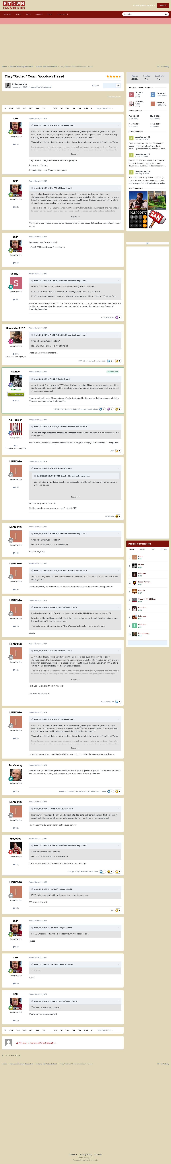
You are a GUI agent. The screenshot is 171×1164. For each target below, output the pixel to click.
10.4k (16, 354)
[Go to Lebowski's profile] (134, 617)
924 (17, 791)
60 (140, 559)
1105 (18, 108)
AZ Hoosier (62, 188)
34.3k (16, 400)
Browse (7, 14)
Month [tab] (142, 549)
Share (96, 85)
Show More (147, 643)
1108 (37, 108)
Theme (72, 1154)
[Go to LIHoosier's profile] (134, 574)
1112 (61, 108)
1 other (103, 791)
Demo (140, 556)
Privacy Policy (86, 1154)
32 (140, 576)
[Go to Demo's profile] (134, 557)
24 (140, 610)
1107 (30, 108)
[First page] (5, 108)
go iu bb (75, 871)
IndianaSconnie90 (80, 409)
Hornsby (139, 92)
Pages (49, 14)
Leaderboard (62, 14)
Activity (18, 14)
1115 (79, 108)
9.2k (17, 144)
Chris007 (161, 93)
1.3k (17, 864)
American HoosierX (66, 791)
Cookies (98, 1154)
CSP (15, 118)
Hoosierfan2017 (107, 317)
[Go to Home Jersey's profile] (134, 634)
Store (28, 14)
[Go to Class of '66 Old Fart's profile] (134, 600)
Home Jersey (63, 125)
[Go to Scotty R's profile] (16, 283)
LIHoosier (142, 573)
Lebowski (142, 616)
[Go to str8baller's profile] (134, 625)
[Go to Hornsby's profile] (131, 94)
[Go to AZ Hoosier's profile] (16, 429)
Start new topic (114, 97)
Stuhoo (15, 371)
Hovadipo (142, 607)
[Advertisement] (85, 43)
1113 (67, 108)
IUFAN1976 (58, 409)
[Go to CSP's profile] (16, 128)
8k (16, 446)
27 (140, 584)
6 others (94, 409)
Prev (11, 108)
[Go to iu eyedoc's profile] (16, 848)
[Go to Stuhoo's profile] (16, 381)
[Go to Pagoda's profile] (134, 591)
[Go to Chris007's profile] (153, 94)
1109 (43, 108)
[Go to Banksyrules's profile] (8, 85)
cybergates (68, 409)
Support (39, 14)
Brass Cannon (144, 582)
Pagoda (141, 590)
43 (140, 567)
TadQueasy (15, 765)
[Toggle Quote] (32, 125)
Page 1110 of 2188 (104, 108)
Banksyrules (21, 84)
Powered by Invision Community (85, 1160)
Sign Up (163, 5)
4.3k (17, 487)
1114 (73, 108)
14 (140, 636)
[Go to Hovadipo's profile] (134, 608)
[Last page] (92, 108)
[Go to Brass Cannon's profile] (134, 583)
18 (140, 619)
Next (86, 108)
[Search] (166, 14)
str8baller (142, 624)
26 (140, 602)
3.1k (17, 299)
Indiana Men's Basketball (41, 87)
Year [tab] (153, 549)
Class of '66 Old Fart (147, 599)
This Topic (155, 14)
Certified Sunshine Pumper (70, 280)
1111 (55, 108)
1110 (49, 108)
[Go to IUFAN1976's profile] (16, 471)
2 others (95, 871)
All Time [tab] (163, 549)
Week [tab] (131, 549)
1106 (24, 108)
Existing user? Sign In (143, 5)
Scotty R (15, 273)
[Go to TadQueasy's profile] (16, 775)
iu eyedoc (15, 838)
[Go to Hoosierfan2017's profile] (16, 337)
